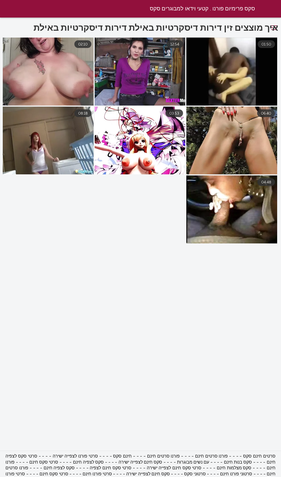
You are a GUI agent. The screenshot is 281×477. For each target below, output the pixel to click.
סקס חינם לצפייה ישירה (140, 462)
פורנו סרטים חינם (211, 456)
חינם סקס (122, 456)
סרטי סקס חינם (43, 462)
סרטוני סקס (195, 474)
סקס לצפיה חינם (88, 462)
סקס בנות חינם (238, 462)
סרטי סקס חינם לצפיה (110, 468)
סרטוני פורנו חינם (235, 474)
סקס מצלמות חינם (233, 468)
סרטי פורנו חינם (97, 474)
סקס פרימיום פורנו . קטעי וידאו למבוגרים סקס (202, 9)
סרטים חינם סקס (259, 456)
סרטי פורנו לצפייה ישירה (75, 456)
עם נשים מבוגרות (193, 462)
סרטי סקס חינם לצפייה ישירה (173, 468)
